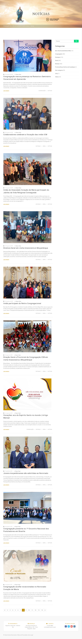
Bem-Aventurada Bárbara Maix (63, 50)
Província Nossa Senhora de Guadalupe (65, 67)
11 (32, 610)
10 (29, 610)
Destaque (38, 146)
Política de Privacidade (22, 635)
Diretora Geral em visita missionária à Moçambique (25, 248)
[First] (4, 610)
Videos (57, 76)
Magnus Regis (18, 74)
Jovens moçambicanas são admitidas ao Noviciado (25, 473)
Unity (56, 73)
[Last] (45, 610)
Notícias (50, 90)
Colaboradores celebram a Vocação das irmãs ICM (25, 135)
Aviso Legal (30, 635)
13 (38, 610)
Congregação (42, 90)
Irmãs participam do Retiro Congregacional (22, 303)
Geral (44, 146)
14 (42, 610)
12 (35, 610)
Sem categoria (59, 70)
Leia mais (6, 90)
